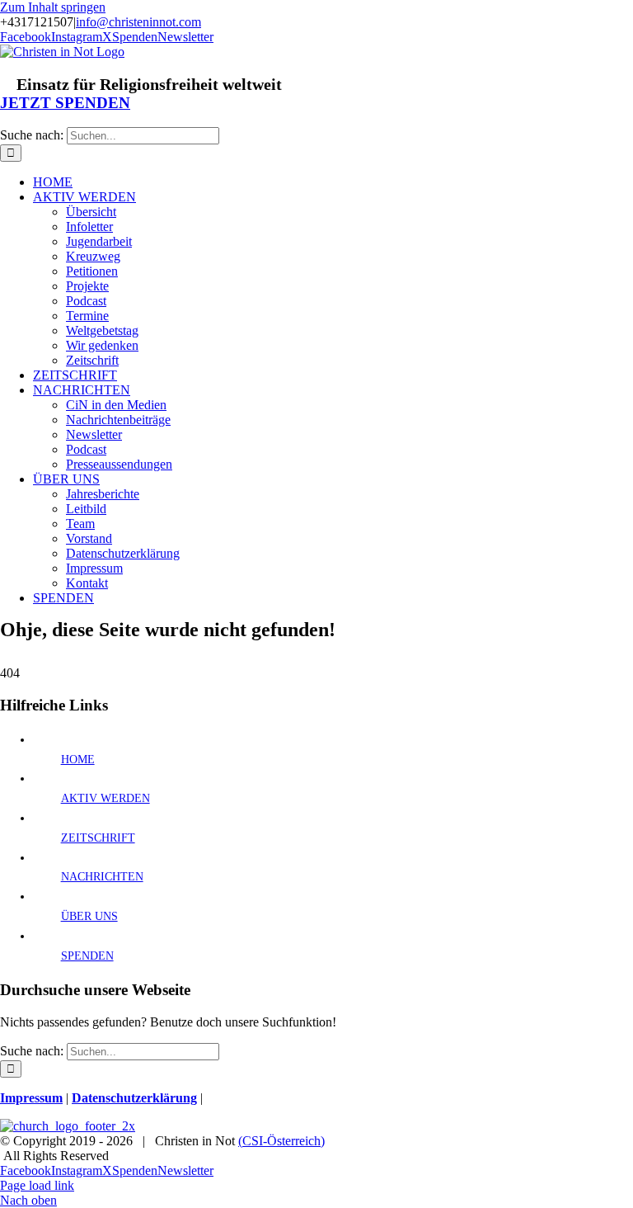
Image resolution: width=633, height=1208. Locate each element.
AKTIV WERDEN (105, 798)
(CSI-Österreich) (281, 1141)
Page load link (37, 1185)
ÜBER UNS (89, 916)
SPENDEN (87, 956)
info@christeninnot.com (138, 22)
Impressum (31, 1098)
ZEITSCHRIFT (98, 838)
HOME (78, 759)
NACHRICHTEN (102, 877)
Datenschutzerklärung (134, 1098)
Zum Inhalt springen (53, 7)
